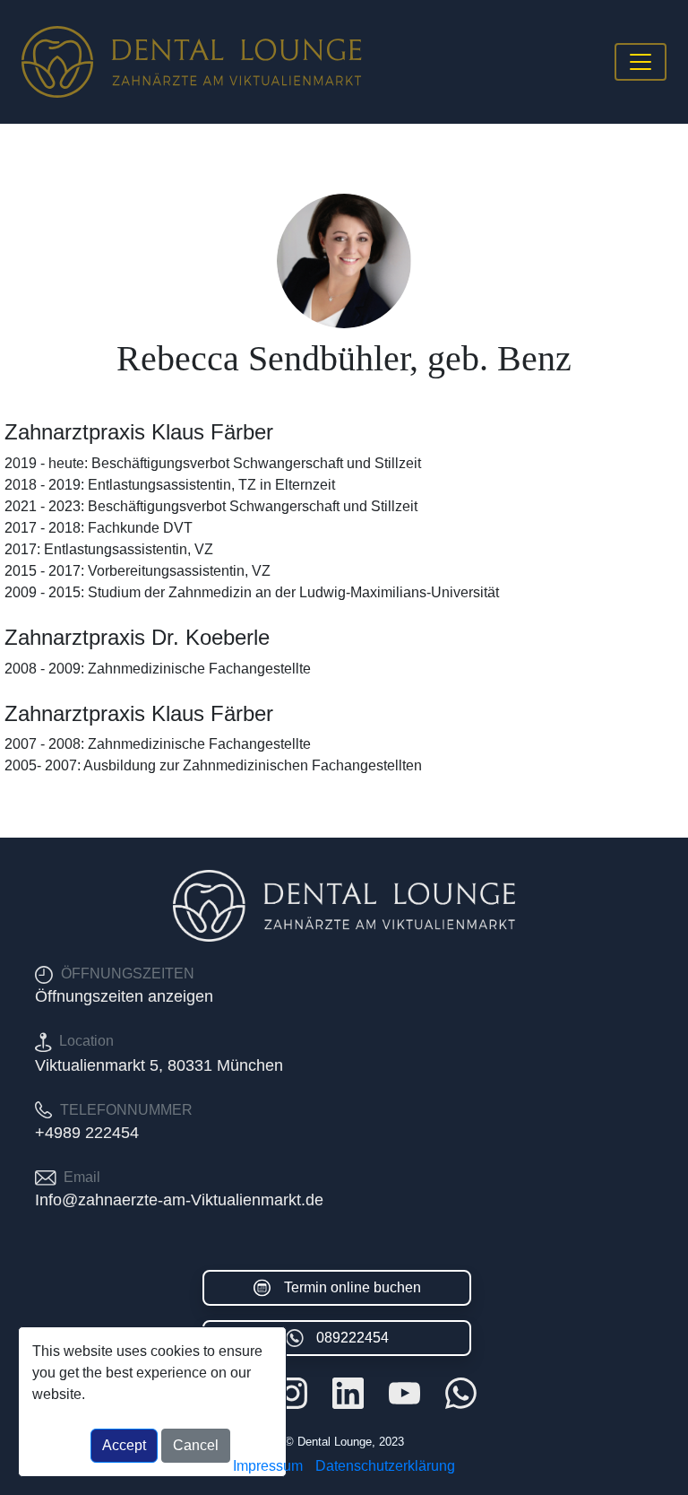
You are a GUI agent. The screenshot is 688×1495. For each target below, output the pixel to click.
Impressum (268, 1465)
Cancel (196, 1445)
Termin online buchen (350, 1287)
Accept (124, 1445)
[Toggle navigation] (640, 62)
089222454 (351, 1337)
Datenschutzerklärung (385, 1465)
